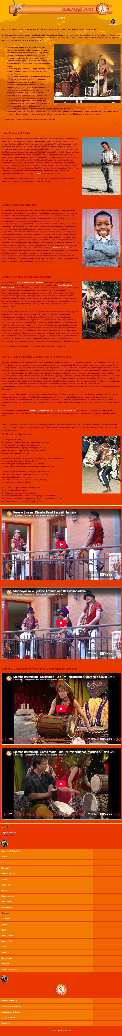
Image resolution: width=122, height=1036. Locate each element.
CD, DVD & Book (8, 1018)
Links (3, 947)
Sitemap (4, 952)
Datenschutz (6, 958)
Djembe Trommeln (9, 1001)
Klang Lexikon (7, 896)
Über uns (5, 913)
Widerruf (5, 964)
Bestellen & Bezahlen (10, 851)
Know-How (6, 885)
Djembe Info (6, 941)
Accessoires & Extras (61, 248)
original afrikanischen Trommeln (30, 282)
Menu (62, 18)
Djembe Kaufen (8, 874)
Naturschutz (6, 907)
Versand (4, 857)
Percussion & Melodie (10, 1006)
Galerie (4, 924)
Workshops (6, 1023)
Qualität (4, 879)
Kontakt (4, 862)
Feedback (37, 173)
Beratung (5, 868)
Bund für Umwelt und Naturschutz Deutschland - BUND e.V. (52, 410)
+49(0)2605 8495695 (9, 833)
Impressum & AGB (9, 969)
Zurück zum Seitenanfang (61, 1030)
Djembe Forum (7, 936)
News (3, 930)
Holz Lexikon (6, 902)
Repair (4, 891)
